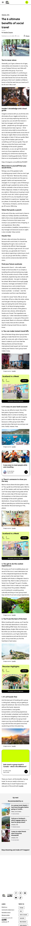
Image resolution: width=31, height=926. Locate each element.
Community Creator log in (8, 910)
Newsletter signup (6, 912)
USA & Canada (23, 914)
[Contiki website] (10, 895)
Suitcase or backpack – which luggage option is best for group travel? (19, 820)
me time (22, 199)
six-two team (16, 840)
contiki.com (5, 922)
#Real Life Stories (16, 811)
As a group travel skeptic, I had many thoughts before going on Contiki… (20, 807)
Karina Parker (16, 813)
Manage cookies (6, 915)
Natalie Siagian (8, 32)
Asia (21, 911)
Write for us (4, 907)
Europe (21, 907)
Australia (22, 918)
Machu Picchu (6, 629)
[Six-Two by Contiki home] (7, 2)
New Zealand (23, 921)
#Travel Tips (14, 824)
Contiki (25, 281)
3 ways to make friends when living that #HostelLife (18, 833)
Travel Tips (5, 15)
